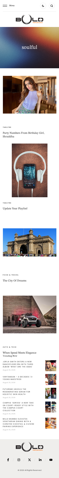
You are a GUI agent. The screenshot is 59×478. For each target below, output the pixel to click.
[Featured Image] (29, 95)
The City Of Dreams (14, 280)
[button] (9, 6)
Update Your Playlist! (15, 208)
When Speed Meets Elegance (19, 353)
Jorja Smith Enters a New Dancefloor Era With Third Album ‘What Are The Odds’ (18, 364)
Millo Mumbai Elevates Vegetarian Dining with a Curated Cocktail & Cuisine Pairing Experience (18, 423)
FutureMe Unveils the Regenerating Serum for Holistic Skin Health (16, 391)
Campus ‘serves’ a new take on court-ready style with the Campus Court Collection (18, 407)
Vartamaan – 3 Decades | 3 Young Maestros (18, 378)
